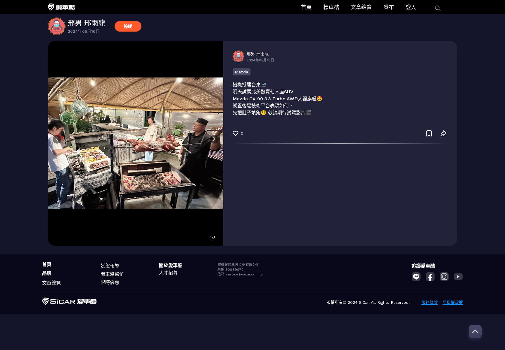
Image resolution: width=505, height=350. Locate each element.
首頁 (306, 7)
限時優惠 (110, 282)
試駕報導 (110, 266)
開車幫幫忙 (112, 274)
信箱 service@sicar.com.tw (240, 274)
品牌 (46, 273)
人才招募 (168, 273)
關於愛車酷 (170, 265)
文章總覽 (361, 7)
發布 (388, 7)
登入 (411, 7)
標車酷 (331, 7)
